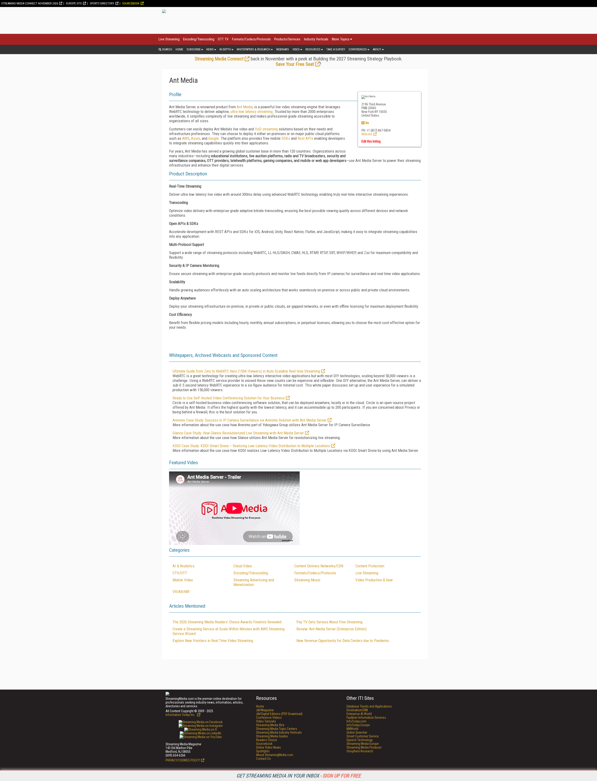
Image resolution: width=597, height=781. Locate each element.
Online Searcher (357, 732)
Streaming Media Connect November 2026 (29, 3)
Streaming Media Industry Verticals (279, 732)
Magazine (265, 710)
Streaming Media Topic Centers (276, 729)
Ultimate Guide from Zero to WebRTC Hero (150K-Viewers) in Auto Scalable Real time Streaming (246, 371)
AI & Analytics (183, 566)
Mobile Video (183, 580)
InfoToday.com (356, 721)
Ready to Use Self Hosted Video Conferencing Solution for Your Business (229, 398)
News (210, 49)
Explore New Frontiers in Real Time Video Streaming (213, 640)
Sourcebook (130, 3)
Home (179, 49)
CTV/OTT (180, 573)
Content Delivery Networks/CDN (318, 566)
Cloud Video (242, 566)
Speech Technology (360, 740)
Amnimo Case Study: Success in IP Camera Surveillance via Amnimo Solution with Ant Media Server (249, 420)
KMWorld (352, 729)
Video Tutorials (266, 721)
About (377, 49)
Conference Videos (269, 717)
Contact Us (263, 758)
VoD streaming (266, 129)
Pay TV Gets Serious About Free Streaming (329, 622)
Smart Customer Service (363, 736)
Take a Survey (335, 49)
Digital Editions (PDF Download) (279, 714)
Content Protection (369, 566)
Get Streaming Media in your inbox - (298, 776)
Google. (214, 138)
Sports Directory (102, 3)
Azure (195, 138)
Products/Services (287, 39)
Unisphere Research (360, 751)
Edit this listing (371, 141)
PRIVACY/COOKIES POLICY (183, 760)
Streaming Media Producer (364, 747)
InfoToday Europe (358, 725)
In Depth (225, 49)
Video (296, 49)
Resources (312, 49)
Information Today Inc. (181, 715)
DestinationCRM (357, 710)
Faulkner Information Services (366, 717)
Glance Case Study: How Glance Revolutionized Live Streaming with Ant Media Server (238, 433)
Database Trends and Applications (369, 706)
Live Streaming (169, 39)
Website (366, 134)
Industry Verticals (316, 39)
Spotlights (263, 751)
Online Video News (268, 747)
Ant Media (245, 107)
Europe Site (74, 3)
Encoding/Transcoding (198, 39)
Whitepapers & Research (253, 49)
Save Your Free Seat (295, 64)
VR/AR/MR (181, 591)
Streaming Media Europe (363, 744)
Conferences (358, 49)
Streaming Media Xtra (270, 725)
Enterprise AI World (359, 714)
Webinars (282, 49)
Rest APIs (305, 138)
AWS (185, 138)
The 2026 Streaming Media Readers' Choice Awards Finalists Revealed (227, 622)
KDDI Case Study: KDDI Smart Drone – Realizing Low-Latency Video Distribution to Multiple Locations (251, 445)
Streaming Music (307, 580)
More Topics (340, 39)
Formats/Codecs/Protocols (251, 39)
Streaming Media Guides (272, 736)
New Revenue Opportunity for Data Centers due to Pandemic (342, 640)
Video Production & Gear (374, 580)
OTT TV (223, 39)
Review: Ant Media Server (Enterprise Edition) (331, 629)
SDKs (286, 138)
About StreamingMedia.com (274, 755)
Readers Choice (266, 740)
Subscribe (194, 49)
